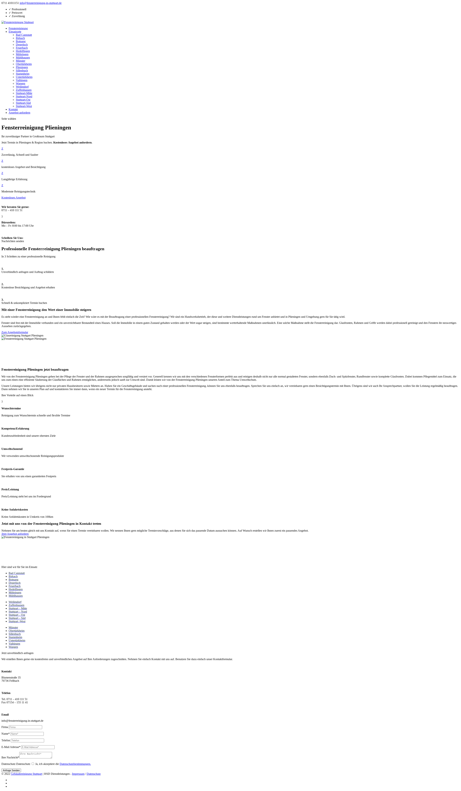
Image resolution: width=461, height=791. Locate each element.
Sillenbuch (22, 70)
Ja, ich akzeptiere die (63, 763)
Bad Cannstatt (24, 34)
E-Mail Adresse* (11, 747)
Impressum (78, 773)
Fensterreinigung (18, 28)
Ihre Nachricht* (10, 757)
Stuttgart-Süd (23, 102)
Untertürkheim (24, 76)
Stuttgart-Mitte (24, 93)
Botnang (21, 41)
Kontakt (13, 109)
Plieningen (22, 67)
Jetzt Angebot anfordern (15, 533)
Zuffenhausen (24, 89)
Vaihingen (21, 80)
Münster (20, 60)
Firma (4, 727)
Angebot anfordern (19, 112)
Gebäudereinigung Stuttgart (26, 773)
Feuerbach (22, 47)
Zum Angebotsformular (14, 332)
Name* (5, 733)
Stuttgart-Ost (23, 99)
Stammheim (22, 73)
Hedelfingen (23, 51)
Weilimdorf (22, 86)
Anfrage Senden (11, 770)
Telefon (5, 740)
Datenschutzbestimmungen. (75, 763)
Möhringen (22, 54)
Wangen (20, 83)
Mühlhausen (23, 57)
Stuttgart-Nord (24, 96)
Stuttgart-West (24, 106)
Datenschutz (8, 763)
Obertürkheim (24, 64)
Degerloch (22, 44)
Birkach (20, 38)
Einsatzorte (15, 31)
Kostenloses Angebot (13, 197)
